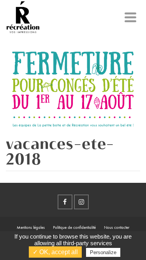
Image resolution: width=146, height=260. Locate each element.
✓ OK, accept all (55, 252)
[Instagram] (81, 202)
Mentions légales (31, 227)
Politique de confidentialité (74, 227)
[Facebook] (65, 202)
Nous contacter (116, 227)
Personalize (103, 252)
